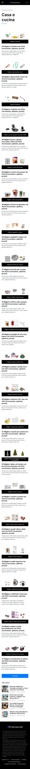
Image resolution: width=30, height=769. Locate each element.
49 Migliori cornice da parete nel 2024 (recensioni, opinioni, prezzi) (15, 174)
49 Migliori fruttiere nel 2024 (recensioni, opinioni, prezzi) (13, 47)
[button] (2, 2)
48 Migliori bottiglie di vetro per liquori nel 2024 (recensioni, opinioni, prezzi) (14, 336)
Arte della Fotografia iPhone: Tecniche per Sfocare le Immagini (17, 705)
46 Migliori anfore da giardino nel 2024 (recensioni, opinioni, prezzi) (15, 207)
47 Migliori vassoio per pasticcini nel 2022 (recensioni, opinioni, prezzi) (15, 434)
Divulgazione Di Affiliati (10, 764)
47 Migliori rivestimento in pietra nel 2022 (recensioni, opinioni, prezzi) (15, 661)
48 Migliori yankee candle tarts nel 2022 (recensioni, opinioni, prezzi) (14, 369)
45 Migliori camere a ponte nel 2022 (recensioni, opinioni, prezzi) (14, 499)
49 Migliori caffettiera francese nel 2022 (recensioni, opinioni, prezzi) (14, 596)
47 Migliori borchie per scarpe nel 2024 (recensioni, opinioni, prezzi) (14, 271)
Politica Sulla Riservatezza (14, 761)
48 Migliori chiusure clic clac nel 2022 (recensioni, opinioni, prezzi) (15, 401)
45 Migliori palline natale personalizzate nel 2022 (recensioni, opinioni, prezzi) (13, 628)
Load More (15, 676)
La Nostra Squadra (15, 759)
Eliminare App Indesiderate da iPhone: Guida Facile (18, 712)
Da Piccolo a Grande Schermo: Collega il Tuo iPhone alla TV (17, 696)
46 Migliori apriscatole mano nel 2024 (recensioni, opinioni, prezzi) (14, 79)
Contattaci (23, 759)
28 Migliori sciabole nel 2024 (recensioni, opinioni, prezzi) (13, 110)
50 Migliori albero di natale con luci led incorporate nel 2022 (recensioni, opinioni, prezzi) (14, 466)
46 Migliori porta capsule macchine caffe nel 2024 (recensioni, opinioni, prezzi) (13, 142)
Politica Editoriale (21, 764)
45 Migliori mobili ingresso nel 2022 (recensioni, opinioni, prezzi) (14, 563)
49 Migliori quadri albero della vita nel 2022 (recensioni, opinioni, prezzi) (14, 531)
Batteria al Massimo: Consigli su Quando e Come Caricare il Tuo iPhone (19, 688)
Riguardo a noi (5, 759)
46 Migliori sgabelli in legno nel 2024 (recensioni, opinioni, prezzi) (14, 239)
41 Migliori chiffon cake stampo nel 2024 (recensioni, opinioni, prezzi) (14, 304)
